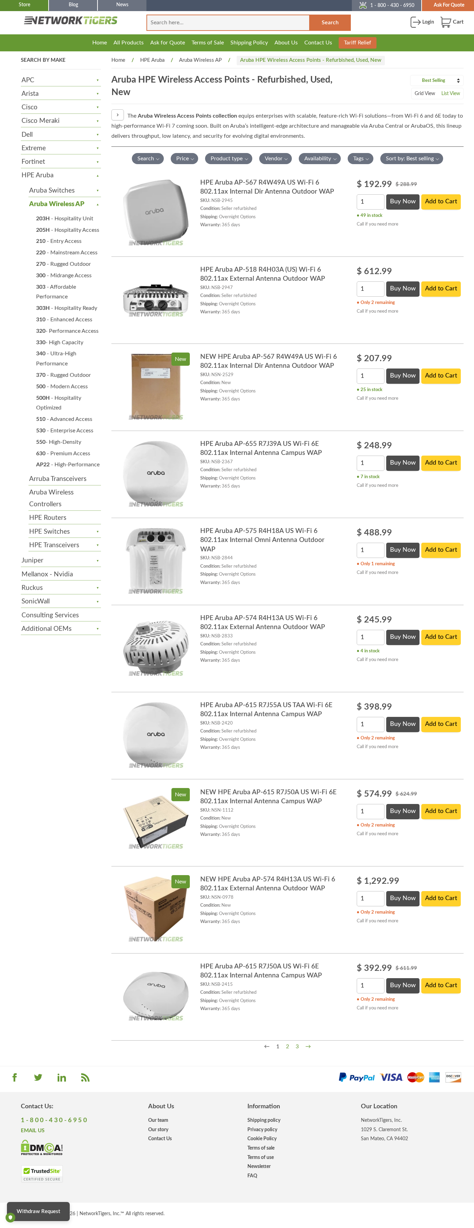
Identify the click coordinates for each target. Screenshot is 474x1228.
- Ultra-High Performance (56, 358)
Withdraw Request (38, 1211)
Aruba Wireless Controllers (51, 498)
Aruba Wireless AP (56, 204)
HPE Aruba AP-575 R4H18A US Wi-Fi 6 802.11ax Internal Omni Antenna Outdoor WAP (262, 540)
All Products (128, 42)
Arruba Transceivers (57, 479)
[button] (147, 158)
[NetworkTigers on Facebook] (14, 1080)
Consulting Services (50, 615)
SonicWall (36, 601)
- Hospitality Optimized (58, 403)
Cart (457, 22)
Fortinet (33, 162)
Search (330, 22)
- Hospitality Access (67, 230)
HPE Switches (49, 531)
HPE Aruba (37, 175)
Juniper (32, 560)
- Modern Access (62, 386)
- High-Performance (68, 464)
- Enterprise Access (64, 430)
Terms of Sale (208, 42)
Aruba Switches (52, 190)
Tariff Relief (357, 42)
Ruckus (32, 588)
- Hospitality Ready (66, 308)
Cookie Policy (262, 1138)
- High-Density (58, 442)
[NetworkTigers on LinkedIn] (62, 1080)
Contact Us (318, 42)
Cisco (29, 107)
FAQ (252, 1175)
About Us (286, 42)
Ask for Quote (167, 42)
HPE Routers (47, 518)
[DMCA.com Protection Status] (42, 1147)
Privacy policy (262, 1129)
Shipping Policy (249, 42)
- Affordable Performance (56, 292)
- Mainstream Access (67, 252)
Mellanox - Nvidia (47, 574)
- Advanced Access (64, 419)
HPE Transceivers (54, 545)
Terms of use (260, 1157)
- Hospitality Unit (64, 218)
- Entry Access (59, 241)
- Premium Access (63, 453)
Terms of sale (260, 1148)
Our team (158, 1120)
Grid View (425, 93)
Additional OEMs (46, 629)
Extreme (34, 148)
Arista (30, 94)
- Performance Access (67, 331)
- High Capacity (59, 342)
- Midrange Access (64, 275)
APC (28, 80)
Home (99, 42)
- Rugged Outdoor (63, 264)
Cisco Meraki (41, 121)
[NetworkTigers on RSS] (85, 1080)
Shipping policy (263, 1120)
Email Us (32, 1130)
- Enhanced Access (64, 319)
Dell (27, 135)
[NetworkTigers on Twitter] (38, 1080)
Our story (158, 1129)
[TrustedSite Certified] (42, 1174)
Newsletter (259, 1166)
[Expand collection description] (117, 114)
